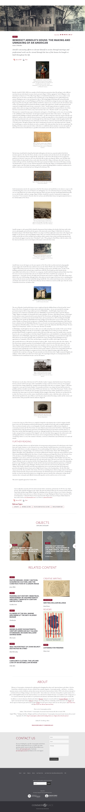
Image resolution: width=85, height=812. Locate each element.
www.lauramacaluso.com (29, 497)
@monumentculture (47, 497)
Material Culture (26, 506)
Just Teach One (71, 702)
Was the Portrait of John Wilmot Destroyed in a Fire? (25, 648)
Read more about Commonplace (42, 725)
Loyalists (16, 506)
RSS (65, 773)
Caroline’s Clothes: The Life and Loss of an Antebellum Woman (24, 662)
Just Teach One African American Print (43, 704)
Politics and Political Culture (41, 506)
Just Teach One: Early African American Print (54, 773)
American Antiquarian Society (39, 792)
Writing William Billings (54, 603)
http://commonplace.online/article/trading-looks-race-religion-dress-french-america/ (48, 716)
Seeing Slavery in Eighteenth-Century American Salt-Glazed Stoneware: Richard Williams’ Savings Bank (24, 632)
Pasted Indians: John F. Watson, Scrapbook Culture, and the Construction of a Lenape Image (25, 550)
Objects (31, 700)
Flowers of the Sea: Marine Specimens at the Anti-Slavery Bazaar (23, 615)
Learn (24, 773)
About (33, 773)
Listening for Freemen (53, 648)
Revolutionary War (58, 506)
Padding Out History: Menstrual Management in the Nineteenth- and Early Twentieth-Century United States (57, 549)
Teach (20, 773)
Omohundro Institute (48, 792)
